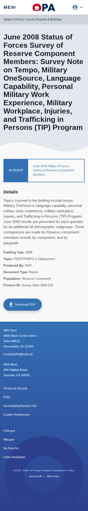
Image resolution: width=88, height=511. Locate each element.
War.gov (8, 439)
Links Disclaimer (14, 457)
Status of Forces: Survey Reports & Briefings (32, 19)
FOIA (6, 397)
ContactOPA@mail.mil (18, 354)
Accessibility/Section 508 (19, 406)
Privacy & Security (15, 388)
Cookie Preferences (16, 414)
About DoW (35, 476)
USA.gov (9, 431)
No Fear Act (11, 448)
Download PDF (21, 305)
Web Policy (53, 476)
